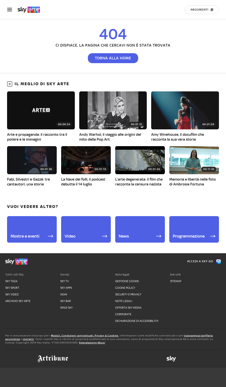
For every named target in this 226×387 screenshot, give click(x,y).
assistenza (12, 339)
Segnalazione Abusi (92, 342)
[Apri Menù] (12, 9)
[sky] (171, 359)
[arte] (31, 10)
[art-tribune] (53, 358)
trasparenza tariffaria (198, 335)
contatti (28, 339)
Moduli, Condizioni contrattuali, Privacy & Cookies (85, 335)
